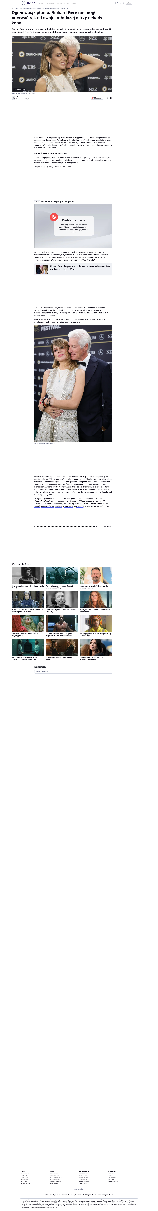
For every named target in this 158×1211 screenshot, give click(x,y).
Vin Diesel (110, 1175)
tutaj (55, 1207)
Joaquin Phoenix (25, 1183)
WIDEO (74, 3)
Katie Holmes (24, 1177)
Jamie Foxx (24, 1181)
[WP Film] (32, 3)
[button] (122, 3)
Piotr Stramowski (54, 1175)
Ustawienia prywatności (105, 1195)
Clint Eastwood (25, 1173)
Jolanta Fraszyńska (55, 1179)
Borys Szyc (111, 1179)
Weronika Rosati (83, 1179)
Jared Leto (111, 1173)
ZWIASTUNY (50, 3)
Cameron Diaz (111, 1177)
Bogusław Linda (83, 1175)
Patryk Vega (24, 1175)
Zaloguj (129, 3)
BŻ (17, 97)
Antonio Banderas (83, 1177)
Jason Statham (54, 1183)
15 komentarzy (98, 98)
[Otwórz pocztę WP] (116, 3)
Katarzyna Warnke (113, 1181)
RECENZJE (41, 3)
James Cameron (83, 1173)
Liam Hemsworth (54, 1173)
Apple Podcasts (47, 506)
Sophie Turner (24, 1179)
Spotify (37, 506)
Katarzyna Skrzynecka (55, 1181)
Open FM (79, 506)
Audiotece (68, 506)
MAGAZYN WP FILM (63, 3)
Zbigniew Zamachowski (56, 1177)
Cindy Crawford (83, 1183)
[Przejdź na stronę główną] (23, 4)
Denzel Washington (84, 1181)
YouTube (58, 506)
